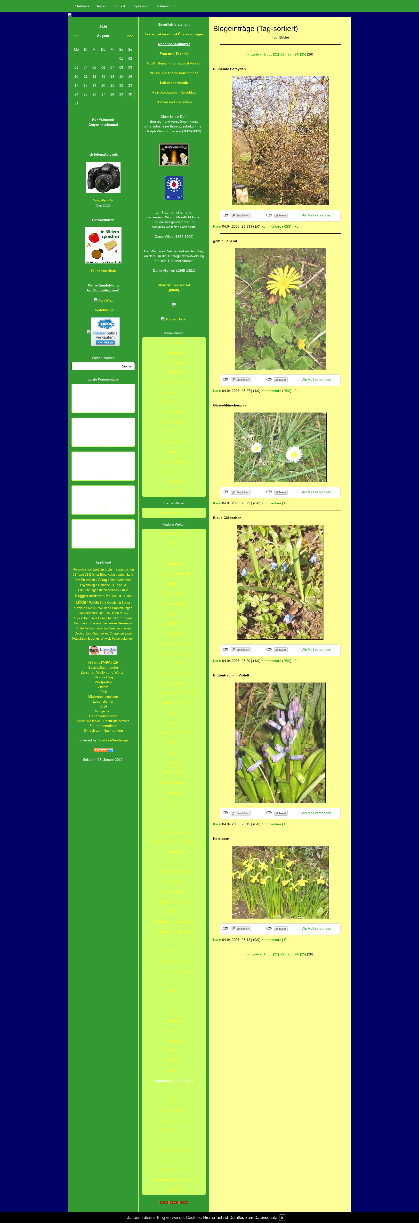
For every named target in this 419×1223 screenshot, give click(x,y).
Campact (174, 1140)
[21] (276, 54)
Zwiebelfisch (174, 1190)
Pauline (174, 862)
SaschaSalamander (103, 667)
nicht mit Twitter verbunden (269, 215)
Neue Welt (174, 342)
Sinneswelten (174, 442)
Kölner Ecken (174, 772)
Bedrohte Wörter (174, 1120)
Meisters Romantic (174, 832)
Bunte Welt (174, 491)
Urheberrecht (174, 1170)
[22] (283, 54)
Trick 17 (174, 1051)
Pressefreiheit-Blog (174, 872)
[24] (296, 54)
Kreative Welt (174, 392)
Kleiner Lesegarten (174, 513)
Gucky (174, 723)
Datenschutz (166, 6)
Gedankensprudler (103, 716)
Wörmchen (174, 1070)
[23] (289, 54)
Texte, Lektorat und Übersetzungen (174, 34)
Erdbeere (174, 623)
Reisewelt (174, 432)
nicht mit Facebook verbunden (225, 215)
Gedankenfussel (173, 703)
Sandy (174, 941)
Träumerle (174, 1021)
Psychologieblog (173, 892)
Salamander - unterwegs (174, 921)
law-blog (174, 802)
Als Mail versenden (316, 215)
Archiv (101, 6)
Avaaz (174, 1100)
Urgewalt (174, 1041)
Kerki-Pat (174, 792)
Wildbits (174, 1061)
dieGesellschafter (174, 1150)
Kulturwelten (174, 472)
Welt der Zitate (174, 402)
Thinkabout (174, 991)
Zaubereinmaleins (103, 726)
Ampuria (174, 554)
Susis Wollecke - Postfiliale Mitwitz (103, 721)
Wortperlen (103, 682)
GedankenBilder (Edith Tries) (174, 693)
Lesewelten (174, 412)
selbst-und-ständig (174, 961)
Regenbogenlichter (174, 902)
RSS (286, 226)
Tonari (174, 1011)
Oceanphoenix (174, 852)
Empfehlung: (103, 310)
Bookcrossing (174, 1130)
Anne (174, 544)
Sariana (174, 951)
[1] (264, 54)
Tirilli (103, 692)
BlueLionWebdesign (112, 740)
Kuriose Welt (174, 482)
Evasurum (174, 633)
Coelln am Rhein (174, 603)
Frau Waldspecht (174, 653)
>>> (130, 36)
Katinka (174, 762)
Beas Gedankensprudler (174, 574)
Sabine (174, 911)
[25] (303, 54)
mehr (105, 405)
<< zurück (253, 54)
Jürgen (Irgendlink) (174, 733)
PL (296, 226)
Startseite (82, 6)
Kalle (174, 752)
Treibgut (174, 1031)
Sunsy (174, 981)
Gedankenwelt (174, 362)
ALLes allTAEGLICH (103, 663)
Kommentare (271, 226)
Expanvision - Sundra (174, 643)
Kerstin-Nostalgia (174, 782)
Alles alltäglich (174, 534)
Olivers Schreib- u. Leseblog (174, 842)
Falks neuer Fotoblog (174, 673)
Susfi (103, 706)
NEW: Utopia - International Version (174, 63)
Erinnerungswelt (174, 382)
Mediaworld (174, 422)
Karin (217, 226)
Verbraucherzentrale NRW (174, 1180)
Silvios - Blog (103, 677)
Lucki (174, 812)
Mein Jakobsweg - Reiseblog (174, 92)
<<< (76, 36)
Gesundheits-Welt (174, 462)
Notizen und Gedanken (174, 102)
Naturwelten (174, 452)
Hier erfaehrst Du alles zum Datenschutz (240, 1217)
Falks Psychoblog (174, 683)
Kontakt (119, 6)
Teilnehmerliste (103, 271)
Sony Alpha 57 (103, 200)
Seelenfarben (174, 1160)
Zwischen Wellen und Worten (103, 672)
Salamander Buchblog (174, 931)
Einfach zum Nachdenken (103, 730)
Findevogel (174, 663)
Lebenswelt (174, 352)
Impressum (141, 6)
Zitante (103, 687)
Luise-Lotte (174, 822)
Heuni (173, 713)
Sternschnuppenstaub (174, 971)
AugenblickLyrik (174, 564)
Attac (174, 1090)
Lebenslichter (103, 701)
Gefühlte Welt (174, 372)
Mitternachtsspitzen (103, 697)
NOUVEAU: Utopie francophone (174, 73)
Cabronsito (174, 584)
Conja (173, 613)
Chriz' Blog (174, 594)
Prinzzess (174, 882)
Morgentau (103, 711)
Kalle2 (174, 743)
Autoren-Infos (174, 1110)
